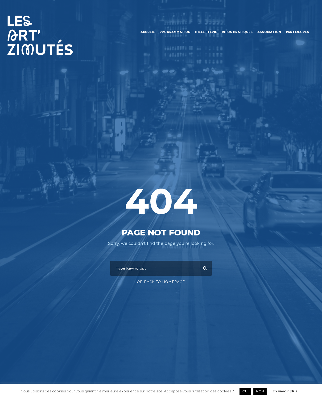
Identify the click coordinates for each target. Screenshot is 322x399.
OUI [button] (245, 391)
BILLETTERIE (206, 32)
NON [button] (260, 391)
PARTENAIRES (297, 32)
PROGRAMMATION (175, 32)
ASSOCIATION (269, 32)
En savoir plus (284, 391)
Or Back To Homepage (161, 282)
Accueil (147, 32)
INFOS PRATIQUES (237, 32)
